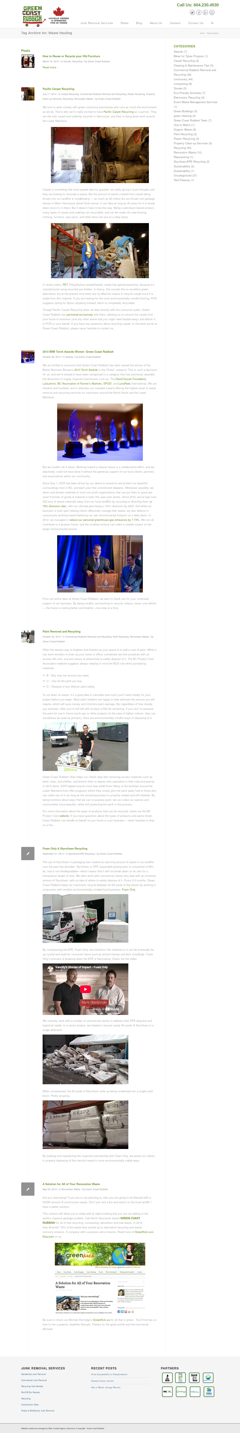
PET (65, 284)
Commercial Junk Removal (34, 1380)
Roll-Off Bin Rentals (30, 1392)
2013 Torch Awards (86, 370)
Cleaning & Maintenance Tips (191, 65)
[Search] (212, 22)
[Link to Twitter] (192, 12)
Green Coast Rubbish (99, 61)
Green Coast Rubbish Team (190, 120)
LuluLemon (49, 383)
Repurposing (181, 157)
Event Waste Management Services (195, 102)
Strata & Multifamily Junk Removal (37, 1410)
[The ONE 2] (27, 94)
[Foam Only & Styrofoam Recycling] (27, 853)
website (64, 816)
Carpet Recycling (70, 94)
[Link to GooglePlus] (205, 12)
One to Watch (182, 125)
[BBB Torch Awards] (27, 356)
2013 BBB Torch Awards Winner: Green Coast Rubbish (78, 352)
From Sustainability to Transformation (109, 1374)
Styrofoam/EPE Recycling (81, 853)
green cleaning (183, 116)
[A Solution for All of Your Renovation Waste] (27, 1189)
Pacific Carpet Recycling (58, 89)
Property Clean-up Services (191, 143)
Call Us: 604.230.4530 (198, 4)
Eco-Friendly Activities (187, 93)
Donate (67, 61)
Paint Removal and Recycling (61, 631)
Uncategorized (182, 175)
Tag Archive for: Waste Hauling (46, 32)
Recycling (77, 61)
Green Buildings (183, 111)
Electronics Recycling (187, 97)
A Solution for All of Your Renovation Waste (71, 1184)
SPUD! (107, 383)
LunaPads (124, 383)
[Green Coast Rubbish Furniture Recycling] (27, 61)
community (180, 79)
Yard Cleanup (182, 180)
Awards (69, 356)
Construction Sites (30, 1404)
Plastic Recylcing (136, 94)
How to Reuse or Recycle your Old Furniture (71, 56)
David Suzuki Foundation (131, 379)
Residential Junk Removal (33, 1374)
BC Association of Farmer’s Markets (79, 383)
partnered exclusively (80, 314)
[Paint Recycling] (27, 636)
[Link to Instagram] (212, 12)
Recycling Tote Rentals (32, 1386)
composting (181, 84)
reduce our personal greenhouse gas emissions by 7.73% (104, 520)
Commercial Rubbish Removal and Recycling (103, 94)
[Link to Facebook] (198, 12)
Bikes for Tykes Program (189, 56)
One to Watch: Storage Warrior (105, 1387)
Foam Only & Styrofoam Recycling (65, 848)
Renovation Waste (83, 98)
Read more (49, 67)
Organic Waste (183, 129)
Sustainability (182, 166)
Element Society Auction (102, 1380)
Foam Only (128, 889)
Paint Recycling (121, 636)
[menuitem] (197, 5)
